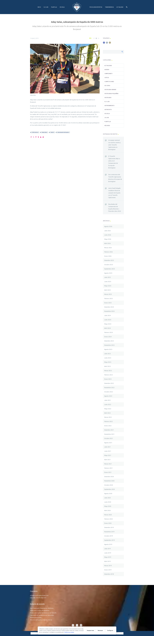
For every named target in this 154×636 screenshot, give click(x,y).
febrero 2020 (108, 519)
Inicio (39, 7)
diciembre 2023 (109, 341)
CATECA (107, 77)
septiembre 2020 (109, 489)
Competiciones (109, 81)
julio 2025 (107, 277)
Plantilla (54, 7)
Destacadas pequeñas (111, 93)
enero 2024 (107, 336)
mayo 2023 (107, 362)
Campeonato (108, 73)
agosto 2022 (108, 396)
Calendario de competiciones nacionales (42, 615)
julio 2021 (107, 447)
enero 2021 (107, 472)
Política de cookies (69, 632)
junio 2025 (107, 281)
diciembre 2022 (109, 383)
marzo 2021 (108, 464)
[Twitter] (33, 137)
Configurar (110, 630)
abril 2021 (107, 459)
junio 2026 (107, 235)
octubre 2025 (108, 264)
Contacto (33, 591)
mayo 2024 (107, 324)
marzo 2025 (108, 294)
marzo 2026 (108, 247)
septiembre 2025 (109, 269)
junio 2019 (107, 553)
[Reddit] (43, 137)
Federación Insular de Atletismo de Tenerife (43, 613)
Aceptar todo (90, 630)
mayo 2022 (107, 408)
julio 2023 (107, 353)
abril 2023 (107, 366)
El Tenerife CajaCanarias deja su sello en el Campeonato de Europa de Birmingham (114, 162)
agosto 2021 (108, 442)
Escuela (62, 7)
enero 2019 (107, 570)
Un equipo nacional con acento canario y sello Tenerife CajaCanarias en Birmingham (114, 144)
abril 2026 (107, 243)
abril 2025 (107, 290)
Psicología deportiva (96, 7)
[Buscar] (126, 7)
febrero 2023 (108, 375)
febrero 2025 (108, 298)
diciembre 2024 (109, 307)
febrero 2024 (108, 332)
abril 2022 (107, 413)
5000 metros (35, 132)
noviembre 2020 (109, 481)
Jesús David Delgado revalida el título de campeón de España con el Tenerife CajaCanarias (114, 192)
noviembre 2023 (109, 345)
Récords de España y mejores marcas (41, 620)
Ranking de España (35, 617)
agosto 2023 (108, 349)
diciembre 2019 (109, 527)
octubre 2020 (108, 485)
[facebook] (104, 43)
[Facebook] (31, 137)
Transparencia (109, 7)
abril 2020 (107, 510)
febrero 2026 (108, 252)
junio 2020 (107, 502)
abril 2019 (107, 561)
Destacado (108, 97)
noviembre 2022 (109, 387)
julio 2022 (107, 400)
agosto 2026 (108, 226)
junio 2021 (107, 451)
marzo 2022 (108, 417)
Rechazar (100, 630)
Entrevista (108, 109)
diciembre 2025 (109, 260)
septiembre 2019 (109, 540)
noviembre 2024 (109, 311)
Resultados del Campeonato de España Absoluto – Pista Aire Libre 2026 (114, 207)
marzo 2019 (108, 565)
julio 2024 (107, 315)
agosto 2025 (108, 273)
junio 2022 (107, 404)
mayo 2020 (107, 506)
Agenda (107, 69)
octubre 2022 (108, 392)
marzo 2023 (108, 370)
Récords (107, 125)
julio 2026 (107, 230)
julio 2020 (107, 497)
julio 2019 (107, 548)
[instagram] (110, 43)
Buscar (122, 51)
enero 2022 (107, 425)
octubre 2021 (108, 438)
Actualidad (120, 7)
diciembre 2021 (109, 430)
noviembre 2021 (109, 434)
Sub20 (52, 132)
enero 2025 (107, 302)
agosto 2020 (108, 493)
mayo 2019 (107, 557)
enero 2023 (107, 379)
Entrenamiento (109, 105)
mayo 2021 (107, 455)
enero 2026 (107, 256)
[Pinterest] (36, 137)
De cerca (107, 85)
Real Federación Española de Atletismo (41, 608)
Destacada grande (110, 89)
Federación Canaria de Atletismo (39, 610)
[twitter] (107, 43)
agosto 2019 (108, 544)
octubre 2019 (108, 536)
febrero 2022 (108, 421)
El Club (46, 7)
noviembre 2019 (109, 531)
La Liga (107, 117)
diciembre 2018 (109, 574)
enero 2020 (107, 523)
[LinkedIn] (40, 137)
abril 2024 (107, 328)
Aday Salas (44, 132)
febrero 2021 (108, 468)
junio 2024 (107, 319)
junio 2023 (107, 358)
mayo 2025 (107, 286)
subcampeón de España (63, 132)
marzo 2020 (108, 514)
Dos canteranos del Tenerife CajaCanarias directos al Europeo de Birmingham (115, 178)
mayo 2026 (107, 239)
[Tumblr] (38, 137)
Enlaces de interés (37, 604)
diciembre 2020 (109, 476)
